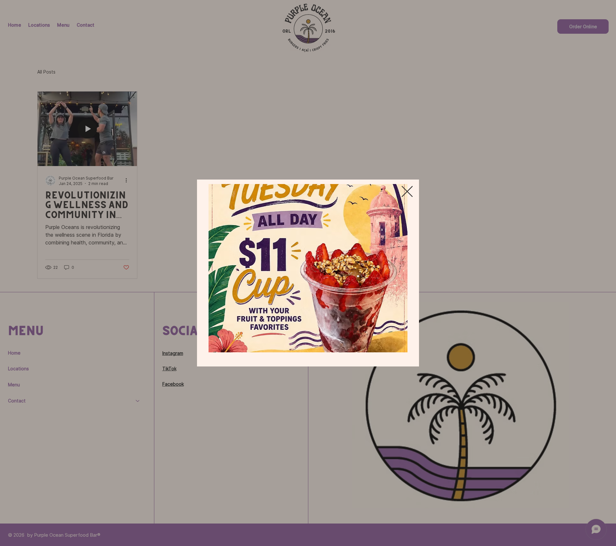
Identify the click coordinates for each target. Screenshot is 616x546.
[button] (407, 192)
